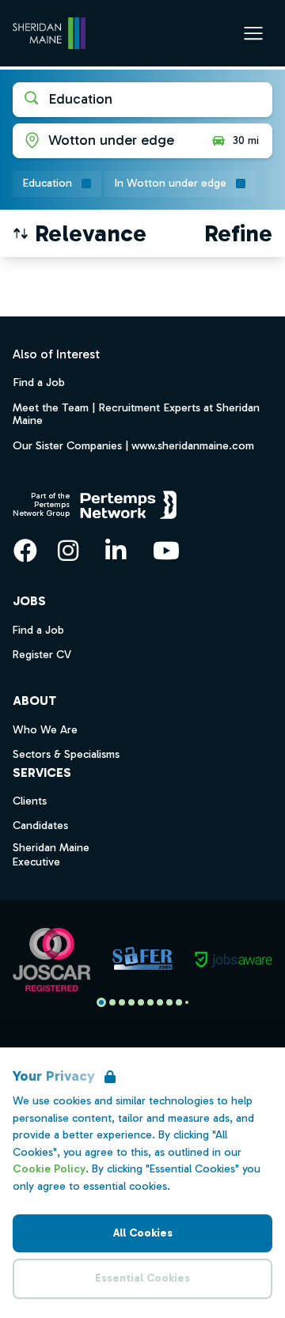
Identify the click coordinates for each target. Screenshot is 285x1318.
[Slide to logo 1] (112, 1002)
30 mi (246, 140)
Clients (30, 801)
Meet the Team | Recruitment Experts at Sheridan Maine (136, 413)
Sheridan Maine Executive (51, 855)
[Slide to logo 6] (160, 1002)
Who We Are (45, 730)
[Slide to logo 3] (131, 1002)
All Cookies (143, 1233)
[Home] (49, 33)
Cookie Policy (49, 1169)
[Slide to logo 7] (169, 1002)
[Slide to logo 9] (186, 1002)
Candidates (40, 825)
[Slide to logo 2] (122, 1002)
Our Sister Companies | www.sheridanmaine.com (133, 445)
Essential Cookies (142, 1278)
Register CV (42, 654)
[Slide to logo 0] (101, 1002)
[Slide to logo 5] (150, 1002)
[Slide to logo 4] (141, 1002)
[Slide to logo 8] (179, 1002)
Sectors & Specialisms (66, 754)
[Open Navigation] (253, 33)
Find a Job (39, 382)
